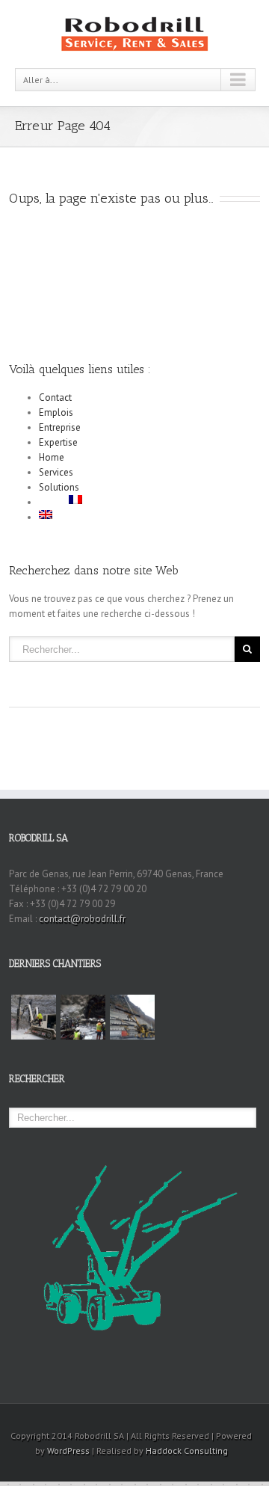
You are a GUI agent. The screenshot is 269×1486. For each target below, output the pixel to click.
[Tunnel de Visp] (132, 1017)
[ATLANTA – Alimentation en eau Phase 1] (83, 1017)
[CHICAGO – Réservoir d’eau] (33, 1017)
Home (51, 457)
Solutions (59, 487)
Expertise (58, 442)
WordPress (68, 1450)
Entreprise (60, 427)
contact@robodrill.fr (82, 918)
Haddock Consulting (187, 1450)
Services (56, 472)
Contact (55, 397)
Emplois (56, 412)
